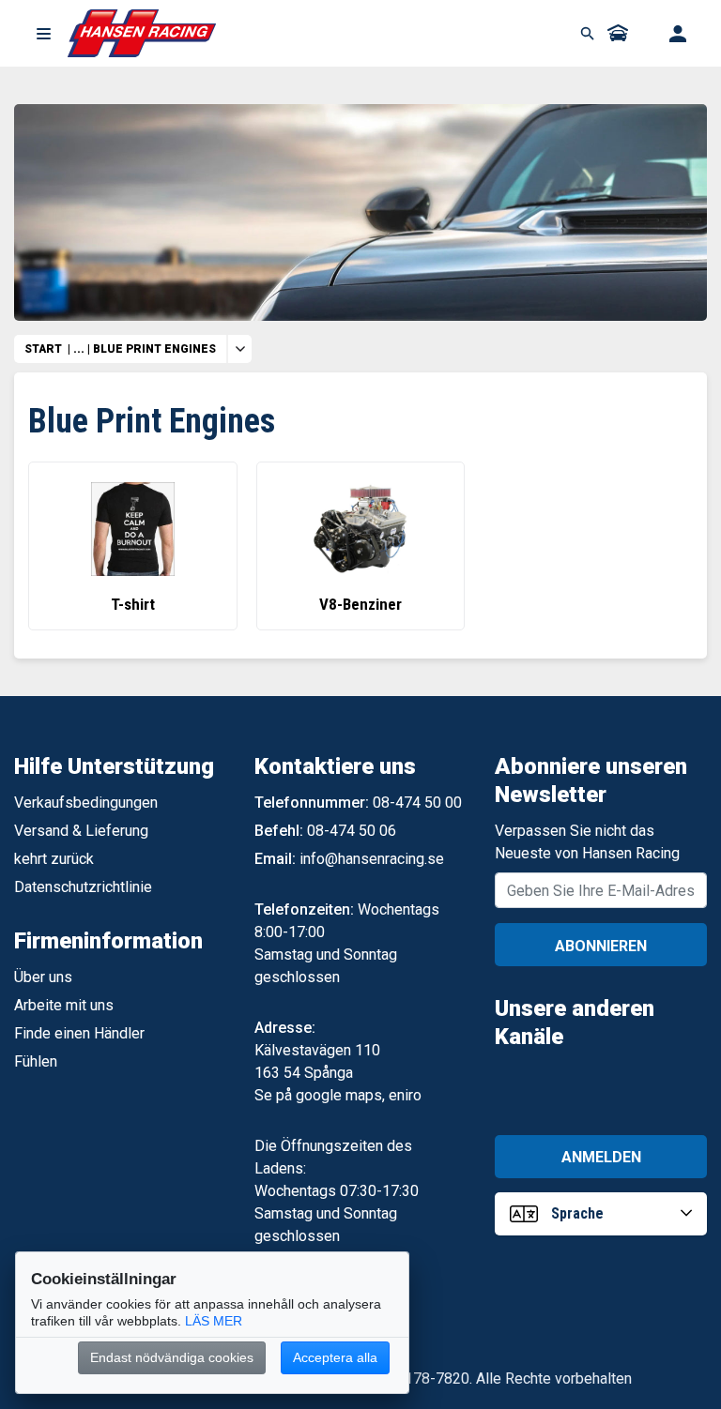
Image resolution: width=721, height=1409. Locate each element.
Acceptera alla (335, 1357)
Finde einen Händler (79, 1033)
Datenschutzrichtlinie (83, 887)
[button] (43, 34)
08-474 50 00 (417, 802)
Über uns (43, 977)
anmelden (601, 1157)
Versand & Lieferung (81, 831)
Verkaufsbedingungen (86, 802)
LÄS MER (213, 1320)
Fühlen (35, 1061)
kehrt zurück (54, 859)
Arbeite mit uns (64, 1005)
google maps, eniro (359, 1095)
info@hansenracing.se (371, 859)
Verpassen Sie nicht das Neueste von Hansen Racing (587, 842)
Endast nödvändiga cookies (171, 1357)
